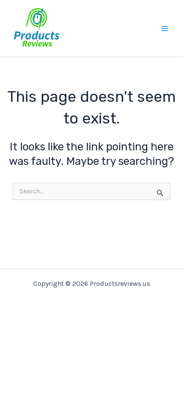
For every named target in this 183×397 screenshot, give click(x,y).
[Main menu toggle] (165, 28)
